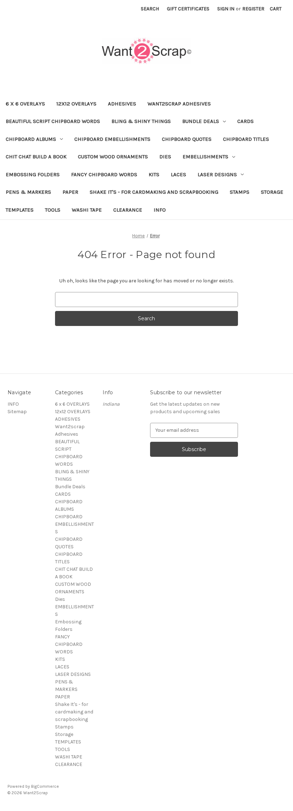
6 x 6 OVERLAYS (25, 103)
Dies (165, 156)
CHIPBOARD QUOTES (187, 139)
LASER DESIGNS (217, 174)
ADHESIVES (122, 103)
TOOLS (52, 210)
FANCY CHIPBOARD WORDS (104, 174)
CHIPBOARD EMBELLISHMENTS (112, 139)
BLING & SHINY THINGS (141, 121)
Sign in (225, 9)
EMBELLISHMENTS (205, 156)
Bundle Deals (200, 121)
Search (150, 9)
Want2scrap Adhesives (179, 103)
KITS (154, 174)
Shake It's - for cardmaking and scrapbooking (154, 192)
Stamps (239, 192)
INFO (160, 210)
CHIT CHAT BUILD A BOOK (36, 156)
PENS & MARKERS (28, 192)
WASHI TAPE (87, 210)
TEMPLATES (20, 210)
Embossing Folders (33, 174)
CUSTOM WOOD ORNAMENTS (113, 156)
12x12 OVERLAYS (76, 103)
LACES (178, 174)
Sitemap (17, 412)
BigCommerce (45, 786)
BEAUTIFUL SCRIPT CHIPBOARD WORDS (53, 121)
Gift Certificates (188, 9)
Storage (272, 192)
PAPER (70, 192)
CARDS (245, 121)
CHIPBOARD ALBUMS (31, 139)
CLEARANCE (127, 210)
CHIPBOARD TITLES (246, 139)
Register (253, 9)
